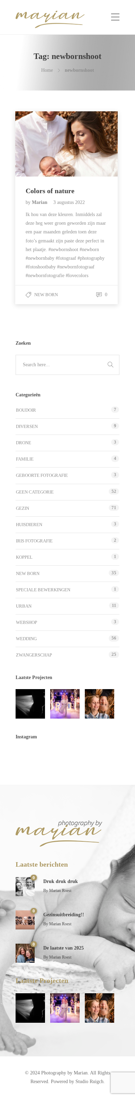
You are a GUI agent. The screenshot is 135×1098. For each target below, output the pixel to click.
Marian (40, 202)
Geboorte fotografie (42, 475)
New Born (46, 294)
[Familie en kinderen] (99, 704)
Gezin (22, 508)
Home (47, 70)
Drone (23, 442)
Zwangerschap (34, 655)
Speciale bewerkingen (43, 589)
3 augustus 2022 (69, 202)
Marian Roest (60, 890)
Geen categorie (35, 492)
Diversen (27, 426)
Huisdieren (29, 524)
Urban (24, 606)
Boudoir (26, 410)
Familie (25, 459)
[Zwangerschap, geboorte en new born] (30, 704)
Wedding (26, 638)
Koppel (24, 557)
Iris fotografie (34, 540)
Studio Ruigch (89, 1081)
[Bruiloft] (65, 704)
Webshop (26, 622)
